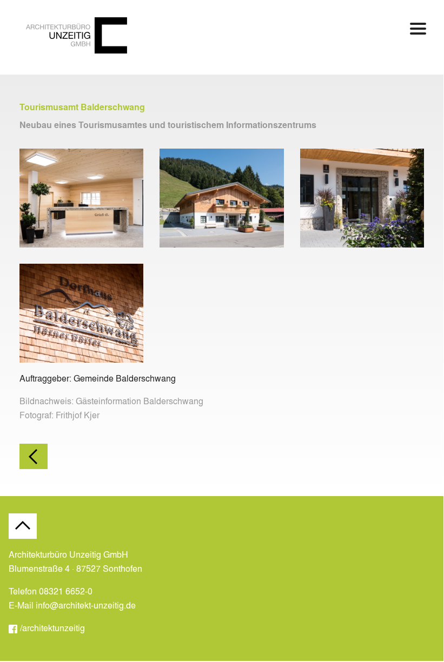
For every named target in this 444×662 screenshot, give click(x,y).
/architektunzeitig (52, 627)
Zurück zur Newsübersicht (33, 456)
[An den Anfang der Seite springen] (23, 526)
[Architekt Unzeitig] (76, 50)
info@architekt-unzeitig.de (86, 605)
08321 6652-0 (65, 591)
